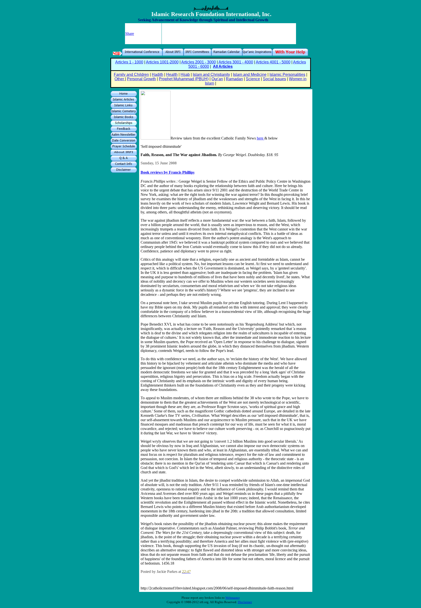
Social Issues (274, 79)
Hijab (185, 74)
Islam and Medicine (250, 74)
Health (172, 74)
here (260, 138)
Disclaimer (245, 602)
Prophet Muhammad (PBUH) (184, 79)
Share (129, 33)
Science (253, 79)
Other (120, 79)
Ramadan (234, 79)
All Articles (223, 66)
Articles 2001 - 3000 (198, 62)
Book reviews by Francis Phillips (167, 172)
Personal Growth (141, 79)
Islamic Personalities (287, 74)
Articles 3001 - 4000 (236, 62)
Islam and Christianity (211, 74)
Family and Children (131, 74)
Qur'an (217, 79)
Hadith (157, 74)
